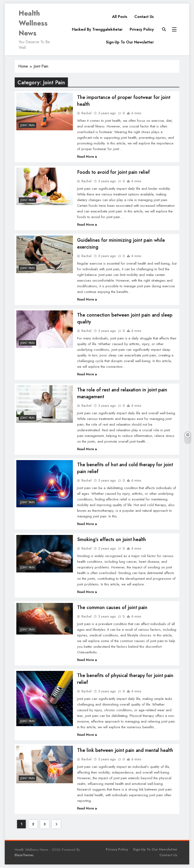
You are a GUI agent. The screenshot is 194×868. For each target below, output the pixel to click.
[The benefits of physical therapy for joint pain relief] (44, 698)
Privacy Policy (142, 29)
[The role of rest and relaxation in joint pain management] (44, 404)
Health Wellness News (33, 23)
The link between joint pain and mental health (125, 750)
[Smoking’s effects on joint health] (44, 553)
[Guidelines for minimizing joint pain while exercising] (44, 254)
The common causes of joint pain (112, 607)
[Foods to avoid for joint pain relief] (44, 186)
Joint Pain (27, 125)
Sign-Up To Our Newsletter (130, 42)
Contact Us (144, 16)
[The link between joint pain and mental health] (44, 764)
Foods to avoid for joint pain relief (113, 172)
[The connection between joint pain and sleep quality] (44, 329)
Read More (85, 156)
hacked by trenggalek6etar (97, 29)
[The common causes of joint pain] (44, 619)
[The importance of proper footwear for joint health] (44, 111)
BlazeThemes (24, 855)
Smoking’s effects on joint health (111, 539)
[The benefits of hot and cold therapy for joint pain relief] (44, 483)
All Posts (119, 16)
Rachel (86, 113)
